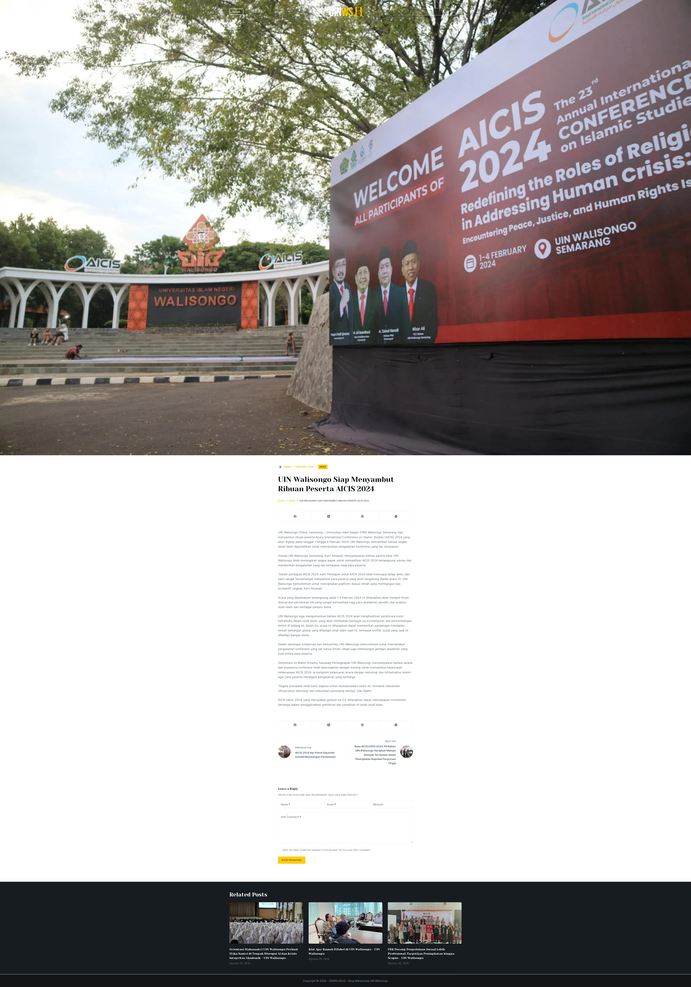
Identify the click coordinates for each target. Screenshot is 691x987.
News (323, 466)
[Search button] (451, 11)
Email (331, 804)
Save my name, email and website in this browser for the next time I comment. (327, 849)
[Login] (460, 11)
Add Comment (291, 817)
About (279, 11)
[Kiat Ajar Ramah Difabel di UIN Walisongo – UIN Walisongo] (345, 923)
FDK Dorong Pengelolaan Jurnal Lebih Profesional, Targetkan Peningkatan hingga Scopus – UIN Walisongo (421, 954)
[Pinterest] (362, 516)
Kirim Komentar (292, 860)
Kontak (236, 11)
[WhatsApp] (396, 516)
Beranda (258, 11)
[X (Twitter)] (329, 516)
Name (285, 804)
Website (378, 804)
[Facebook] (295, 516)
